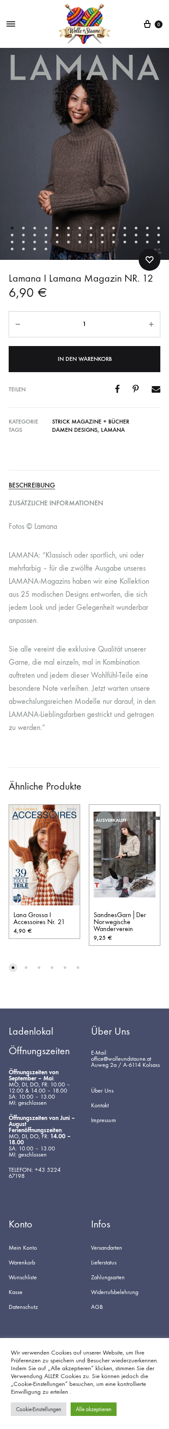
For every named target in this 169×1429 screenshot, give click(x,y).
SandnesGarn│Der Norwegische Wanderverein (120, 922)
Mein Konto (23, 1248)
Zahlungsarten (108, 1277)
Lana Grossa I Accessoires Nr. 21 (39, 918)
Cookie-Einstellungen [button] (38, 1409)
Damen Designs (75, 430)
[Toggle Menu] (10, 24)
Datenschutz (23, 1307)
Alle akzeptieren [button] (93, 1409)
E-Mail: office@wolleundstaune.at (121, 1056)
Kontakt (100, 1106)
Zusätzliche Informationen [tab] (56, 503)
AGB (97, 1307)
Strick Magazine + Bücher (90, 421)
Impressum (103, 1120)
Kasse (16, 1292)
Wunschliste (23, 1277)
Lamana (113, 430)
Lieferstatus (104, 1263)
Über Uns (102, 1091)
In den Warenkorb (85, 359)
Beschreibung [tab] (32, 485)
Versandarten (106, 1248)
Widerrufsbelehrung (114, 1292)
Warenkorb (22, 1263)
